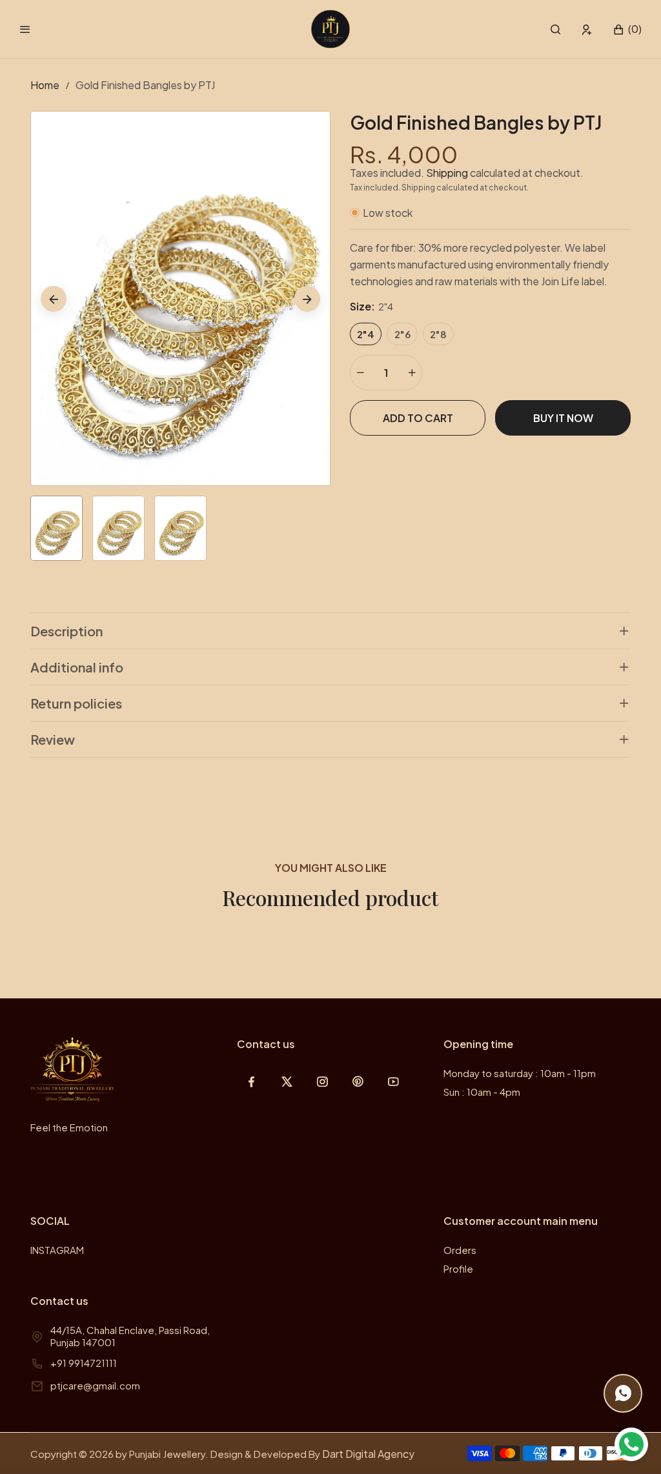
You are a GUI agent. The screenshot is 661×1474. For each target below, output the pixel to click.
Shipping (447, 172)
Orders (459, 1250)
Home (44, 85)
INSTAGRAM (57, 1250)
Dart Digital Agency (368, 1453)
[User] (587, 29)
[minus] (360, 373)
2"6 (402, 334)
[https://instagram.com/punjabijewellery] (322, 1081)
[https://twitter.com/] (286, 1081)
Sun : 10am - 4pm (481, 1091)
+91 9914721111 (83, 1363)
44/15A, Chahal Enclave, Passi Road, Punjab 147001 (130, 1336)
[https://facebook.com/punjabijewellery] (251, 1081)
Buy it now (563, 418)
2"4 (365, 334)
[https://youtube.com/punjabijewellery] (393, 1081)
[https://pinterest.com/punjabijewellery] (357, 1081)
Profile (458, 1268)
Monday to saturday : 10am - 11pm (519, 1073)
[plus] (412, 373)
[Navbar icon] (25, 29)
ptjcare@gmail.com (95, 1385)
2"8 (438, 334)
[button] (555, 29)
